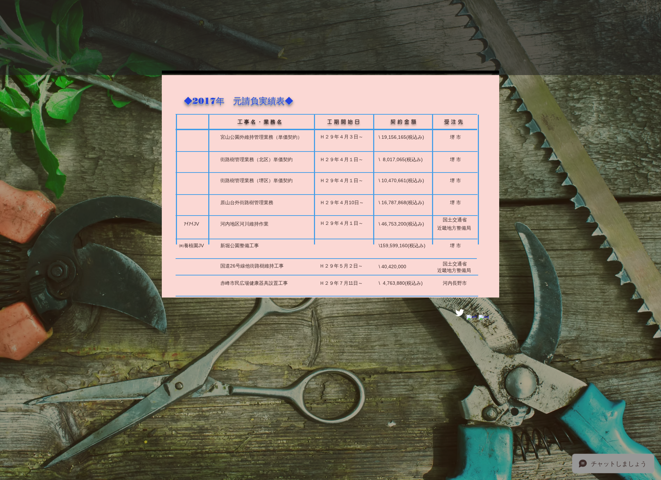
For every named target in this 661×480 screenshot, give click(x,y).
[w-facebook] (471, 320)
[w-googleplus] (484, 320)
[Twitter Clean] (459, 312)
